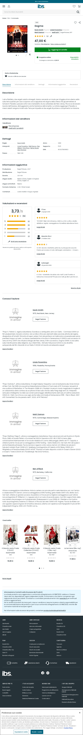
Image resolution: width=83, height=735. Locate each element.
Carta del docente (28, 687)
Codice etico (46, 698)
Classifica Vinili (61, 635)
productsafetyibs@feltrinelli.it (55, 611)
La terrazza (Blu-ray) (72, 548)
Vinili (58, 629)
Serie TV (4, 652)
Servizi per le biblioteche (49, 687)
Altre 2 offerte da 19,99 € (58, 44)
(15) (24, 216)
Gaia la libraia (6, 696)
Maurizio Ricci (46, 236)
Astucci (59, 655)
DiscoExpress (45, 44)
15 (47, 36)
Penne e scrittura (62, 650)
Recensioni (74, 84)
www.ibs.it (63, 598)
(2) (29, 236)
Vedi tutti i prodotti (16, 128)
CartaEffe (5, 693)
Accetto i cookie (37, 732)
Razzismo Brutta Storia (69, 702)
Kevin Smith (39, 30)
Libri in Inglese (6, 632)
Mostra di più (76, 288)
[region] (41, 722)
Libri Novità (5, 623)
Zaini (58, 652)
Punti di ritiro (6, 687)
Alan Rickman (21, 150)
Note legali (6, 579)
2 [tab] (18, 55)
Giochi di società (34, 650)
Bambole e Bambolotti (36, 652)
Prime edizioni (33, 623)
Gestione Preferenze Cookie (30, 698)
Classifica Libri (6, 626)
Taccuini (59, 644)
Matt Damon (39, 32)
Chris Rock (26, 148)
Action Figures (33, 655)
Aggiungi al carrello (59, 50)
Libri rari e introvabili (35, 626)
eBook (4, 635)
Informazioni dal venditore (24, 84)
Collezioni (32, 632)
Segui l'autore (40, 319)
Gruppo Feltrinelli (67, 687)
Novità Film (5, 644)
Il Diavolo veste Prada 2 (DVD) (10, 549)
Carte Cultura (26, 690)
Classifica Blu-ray (8, 650)
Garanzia (25, 696)
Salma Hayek (34, 148)
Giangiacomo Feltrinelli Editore (69, 691)
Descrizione (6, 84)
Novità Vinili (60, 632)
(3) (29, 229)
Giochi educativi (34, 647)
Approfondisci (7, 349)
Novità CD (60, 623)
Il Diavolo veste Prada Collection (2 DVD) (31, 549)
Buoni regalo (6, 690)
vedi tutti (55, 32)
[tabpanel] (17, 39)
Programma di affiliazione (50, 690)
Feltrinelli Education (68, 699)
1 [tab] (16, 55)
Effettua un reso (27, 693)
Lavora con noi (46, 696)
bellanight (45, 263)
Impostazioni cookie (21, 732)
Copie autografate (35, 629)
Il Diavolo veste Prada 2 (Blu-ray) (51, 549)
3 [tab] (43, 568)
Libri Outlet (5, 629)
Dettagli (41, 84)
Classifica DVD (7, 647)
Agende (59, 647)
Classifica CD (61, 626)
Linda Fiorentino (56, 30)
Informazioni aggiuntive (57, 84)
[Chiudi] (80, 712)
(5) (29, 221)
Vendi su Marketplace (48, 693)
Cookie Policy (68, 728)
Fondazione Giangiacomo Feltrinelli (70, 695)
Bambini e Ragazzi (8, 655)
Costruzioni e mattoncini (37, 644)
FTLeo (44, 209)
